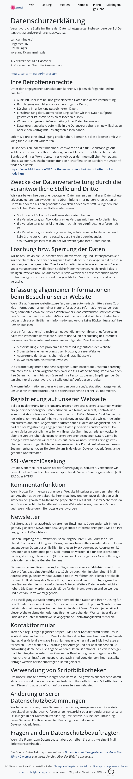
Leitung (47, 5)
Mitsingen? (113, 5)
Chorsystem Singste (64, 766)
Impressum (113, 766)
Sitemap (97, 766)
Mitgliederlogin (38, 772)
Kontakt (83, 5)
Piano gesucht (98, 7)
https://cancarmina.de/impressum (34, 74)
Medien (65, 5)
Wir (31, 5)
